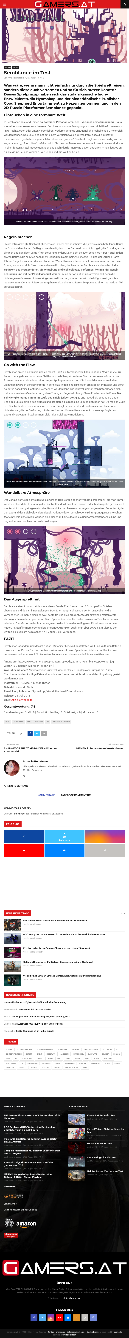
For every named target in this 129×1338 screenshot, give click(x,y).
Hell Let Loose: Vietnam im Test (105, 1171)
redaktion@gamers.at (70, 1298)
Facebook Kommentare (76, 795)
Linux (50, 1058)
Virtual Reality (71, 1068)
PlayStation (32, 1063)
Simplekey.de (10, 1203)
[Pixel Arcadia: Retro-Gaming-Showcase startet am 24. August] (12, 952)
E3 (117, 1049)
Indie (8, 721)
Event (39, 1054)
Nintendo (39, 721)
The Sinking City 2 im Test (102, 1157)
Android (75, 1049)
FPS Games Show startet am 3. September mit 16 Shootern (55, 920)
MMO (87, 1058)
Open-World (11, 1063)
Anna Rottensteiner (16, 78)
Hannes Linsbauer (34, 924)
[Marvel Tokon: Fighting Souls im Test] (76, 1133)
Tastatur (45, 1068)
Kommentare (46, 795)
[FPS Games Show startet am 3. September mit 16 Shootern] (12, 925)
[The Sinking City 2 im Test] (76, 1161)
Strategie (10, 1068)
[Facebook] (34, 1317)
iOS (16, 1058)
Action (9, 1049)
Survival (22, 1068)
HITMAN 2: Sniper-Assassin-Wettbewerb (100, 748)
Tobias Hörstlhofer (97, 1136)
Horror (116, 1054)
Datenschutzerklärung (76, 1332)
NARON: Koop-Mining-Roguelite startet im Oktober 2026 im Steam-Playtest (28, 1175)
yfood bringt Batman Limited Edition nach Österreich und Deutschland (62, 975)
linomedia (118, 1332)
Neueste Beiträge (17, 913)
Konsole (8, 67)
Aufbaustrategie (91, 1049)
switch (34, 1068)
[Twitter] (42, 1317)
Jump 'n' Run (18, 721)
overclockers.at (69, 1335)
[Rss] (76, 1317)
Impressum (60, 1332)
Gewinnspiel (78, 1054)
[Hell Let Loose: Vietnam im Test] (76, 1175)
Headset (105, 1054)
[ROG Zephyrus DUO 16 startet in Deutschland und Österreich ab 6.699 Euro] (12, 938)
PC (48, 721)
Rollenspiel (69, 1063)
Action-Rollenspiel (45, 1049)
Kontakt (51, 1332)
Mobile (96, 1058)
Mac (29, 721)
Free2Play (51, 1054)
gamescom (64, 1054)
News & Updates (14, 1106)
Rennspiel (46, 1063)
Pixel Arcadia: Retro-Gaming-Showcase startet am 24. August (56, 948)
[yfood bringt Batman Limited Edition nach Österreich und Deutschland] (12, 980)
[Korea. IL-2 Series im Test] (76, 1119)
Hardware (92, 1054)
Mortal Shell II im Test (99, 1143)
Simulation (95, 1063)
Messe (77, 1058)
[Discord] (93, 1317)
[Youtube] (59, 1317)
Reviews (15, 67)
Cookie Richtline (94, 1332)
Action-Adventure (24, 1049)
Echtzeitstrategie (14, 1054)
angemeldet (19, 813)
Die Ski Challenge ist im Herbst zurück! (35, 1031)
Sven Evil (93, 1147)
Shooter (82, 1063)
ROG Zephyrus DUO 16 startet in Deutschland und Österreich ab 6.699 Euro (64, 934)
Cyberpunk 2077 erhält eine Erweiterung (46, 1002)
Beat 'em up (107, 1049)
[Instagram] (51, 1317)
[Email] (67, 1317)
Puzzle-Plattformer (61, 721)
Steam (117, 1063)
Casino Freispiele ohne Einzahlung (20, 1209)
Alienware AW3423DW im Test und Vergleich (40, 1024)
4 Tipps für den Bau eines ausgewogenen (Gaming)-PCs (42, 1016)
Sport (107, 1063)
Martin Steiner (96, 1161)
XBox (85, 1068)
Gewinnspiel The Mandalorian (36, 1009)
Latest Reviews (78, 1106)
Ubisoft (57, 1068)
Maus (68, 1058)
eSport (29, 1054)
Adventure (62, 1049)
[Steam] (84, 1317)
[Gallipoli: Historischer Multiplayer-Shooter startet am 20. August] (12, 966)
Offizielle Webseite (21, 699)
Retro (57, 1063)
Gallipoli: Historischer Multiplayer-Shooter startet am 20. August (58, 962)
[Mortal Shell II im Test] (76, 1147)
